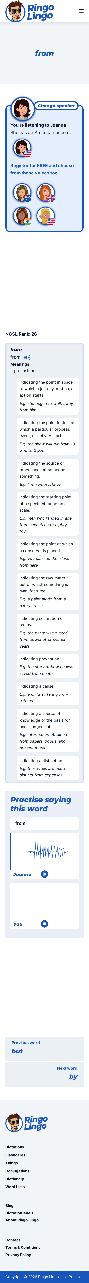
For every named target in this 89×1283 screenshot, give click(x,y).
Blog (9, 1205)
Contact (12, 1240)
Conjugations (17, 1171)
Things (11, 1163)
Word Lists (15, 1186)
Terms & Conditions (22, 1247)
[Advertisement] (44, 280)
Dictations (14, 1147)
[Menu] (81, 11)
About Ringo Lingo (22, 1220)
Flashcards (15, 1155)
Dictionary (14, 1179)
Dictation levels (19, 1213)
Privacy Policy (18, 1254)
